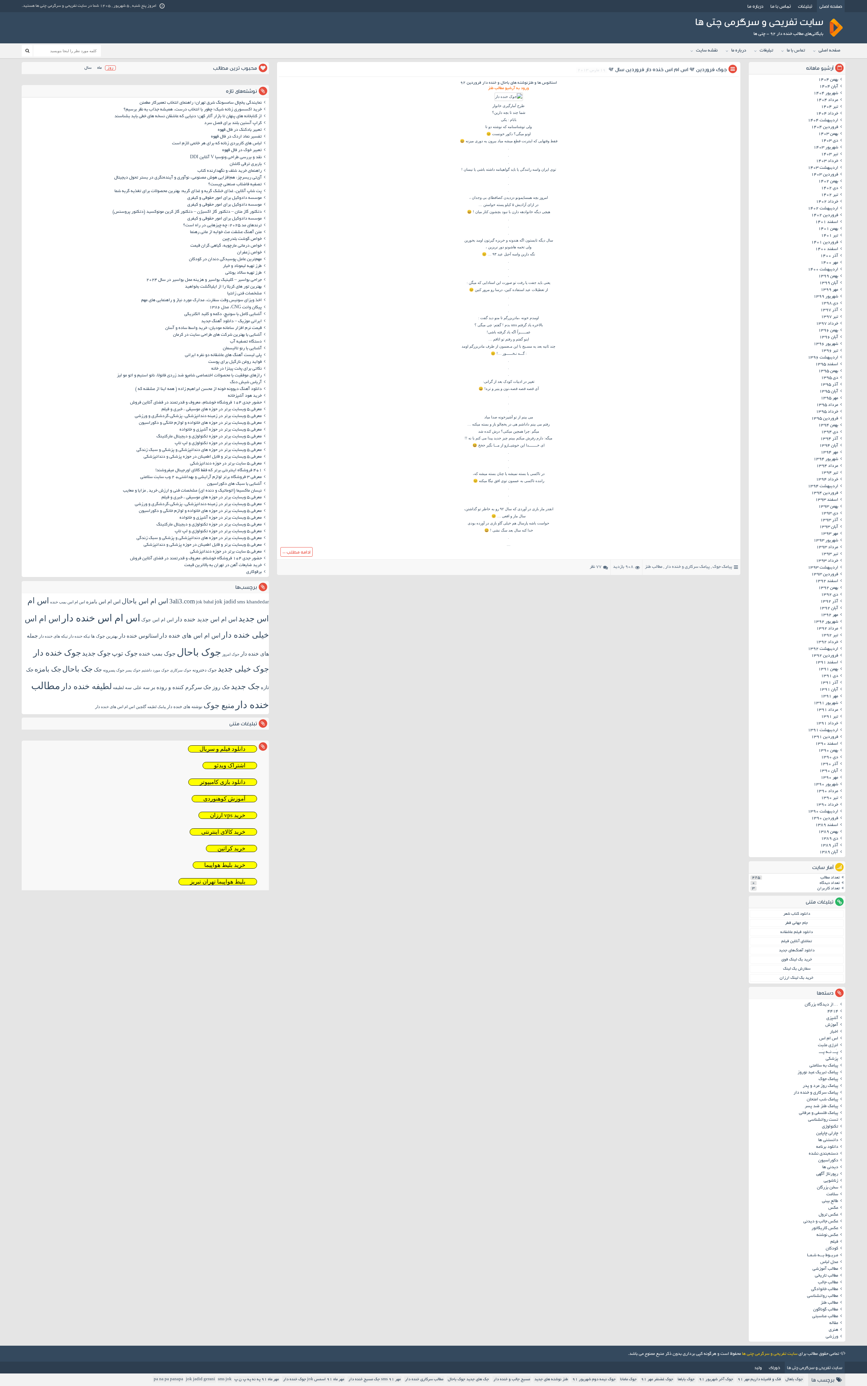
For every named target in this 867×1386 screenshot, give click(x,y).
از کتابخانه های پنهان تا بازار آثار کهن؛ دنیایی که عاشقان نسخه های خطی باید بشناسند (188, 116)
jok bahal (205, 601)
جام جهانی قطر (796, 923)
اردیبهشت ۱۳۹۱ (823, 730)
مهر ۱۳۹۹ (829, 290)
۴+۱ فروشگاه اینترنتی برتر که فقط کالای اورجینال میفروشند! (208, 470)
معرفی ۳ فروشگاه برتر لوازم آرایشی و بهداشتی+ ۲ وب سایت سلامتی (201, 477)
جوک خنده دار (57, 652)
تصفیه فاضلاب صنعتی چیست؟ (235, 184)
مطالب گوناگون (825, 1309)
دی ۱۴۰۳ (829, 141)
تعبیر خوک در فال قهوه (242, 150)
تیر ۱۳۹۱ (829, 717)
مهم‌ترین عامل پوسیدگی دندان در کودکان (225, 259)
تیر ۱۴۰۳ (829, 154)
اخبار (834, 1032)
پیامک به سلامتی (823, 1065)
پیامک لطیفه (156, 707)
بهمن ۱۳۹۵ (828, 371)
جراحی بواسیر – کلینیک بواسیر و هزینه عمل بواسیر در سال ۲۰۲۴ (204, 280)
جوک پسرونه (113, 670)
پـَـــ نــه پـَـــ (828, 1052)
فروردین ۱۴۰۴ (824, 127)
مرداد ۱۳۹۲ (827, 628)
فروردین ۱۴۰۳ (824, 174)
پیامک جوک (722, 567)
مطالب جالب (828, 1282)
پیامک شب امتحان (822, 1099)
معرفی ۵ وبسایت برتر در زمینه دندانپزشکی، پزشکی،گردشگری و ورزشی (198, 416)
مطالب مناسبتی (825, 1316)
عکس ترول (828, 1215)
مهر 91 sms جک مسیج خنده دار (374, 1379)
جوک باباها (686, 1379)
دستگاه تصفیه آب (246, 341)
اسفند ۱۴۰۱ (826, 222)
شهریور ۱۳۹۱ (825, 703)
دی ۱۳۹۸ (829, 303)
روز (110, 68)
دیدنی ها (830, 1167)
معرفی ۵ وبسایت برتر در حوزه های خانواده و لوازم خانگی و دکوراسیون (200, 423)
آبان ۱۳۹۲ (828, 608)
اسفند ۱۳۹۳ (826, 500)
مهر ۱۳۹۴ (829, 452)
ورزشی (832, 1337)
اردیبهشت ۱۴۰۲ (823, 208)
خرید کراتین (231, 848)
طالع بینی (830, 1201)
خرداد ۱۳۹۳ (827, 561)
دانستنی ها (828, 1140)
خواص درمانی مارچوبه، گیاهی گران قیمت (226, 246)
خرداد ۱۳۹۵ (827, 412)
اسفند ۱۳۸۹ (826, 825)
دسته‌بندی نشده (823, 1154)
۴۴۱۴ (832, 1011)
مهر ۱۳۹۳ (829, 534)
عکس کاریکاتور (824, 1228)
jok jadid (225, 601)
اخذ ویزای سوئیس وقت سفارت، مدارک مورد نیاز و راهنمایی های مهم (201, 300)
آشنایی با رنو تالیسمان (242, 348)
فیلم (834, 1242)
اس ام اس (828, 1038)
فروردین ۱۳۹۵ (824, 418)
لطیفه (118, 687)
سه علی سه (137, 687)
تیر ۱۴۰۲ (829, 195)
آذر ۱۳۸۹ (829, 845)
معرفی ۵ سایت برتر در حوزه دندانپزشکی (226, 463)
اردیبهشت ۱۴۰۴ (823, 120)
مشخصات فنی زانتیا (244, 293)
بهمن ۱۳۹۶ (828, 330)
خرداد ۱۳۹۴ (827, 479)
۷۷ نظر (595, 567)
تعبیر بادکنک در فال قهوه (240, 130)
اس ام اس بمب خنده (67, 602)
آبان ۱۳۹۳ (828, 527)
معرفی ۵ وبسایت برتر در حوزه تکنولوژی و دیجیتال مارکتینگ (209, 436)
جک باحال (77, 669)
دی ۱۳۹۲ (829, 595)
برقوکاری (254, 572)
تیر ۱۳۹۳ (829, 554)
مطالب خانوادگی (824, 1289)
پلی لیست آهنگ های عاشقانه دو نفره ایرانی (223, 355)
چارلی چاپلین (827, 1133)
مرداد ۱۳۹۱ (827, 710)
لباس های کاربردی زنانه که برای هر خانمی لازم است (217, 143)
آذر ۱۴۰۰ (829, 256)
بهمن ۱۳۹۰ (828, 750)
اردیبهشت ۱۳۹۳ (823, 567)
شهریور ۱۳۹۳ (825, 540)
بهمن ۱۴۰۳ (828, 134)
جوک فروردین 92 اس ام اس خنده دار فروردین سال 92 (668, 69)
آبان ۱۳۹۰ (828, 771)
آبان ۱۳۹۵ (828, 391)
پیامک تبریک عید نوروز (818, 1072)
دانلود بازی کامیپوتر (223, 782)
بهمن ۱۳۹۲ (828, 588)
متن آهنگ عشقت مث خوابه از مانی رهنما (226, 232)
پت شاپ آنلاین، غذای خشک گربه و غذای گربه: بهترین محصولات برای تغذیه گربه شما (188, 191)
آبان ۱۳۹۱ (828, 689)
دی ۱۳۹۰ (829, 757)
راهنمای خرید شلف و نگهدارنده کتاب (229, 171)
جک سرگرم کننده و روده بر (181, 687)
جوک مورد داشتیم (155, 670)
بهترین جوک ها (104, 636)
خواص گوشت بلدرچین (242, 239)
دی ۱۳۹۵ (829, 378)
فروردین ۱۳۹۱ (824, 737)
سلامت (832, 1194)
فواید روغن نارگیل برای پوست (235, 362)
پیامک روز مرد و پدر (820, 1086)
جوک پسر (133, 670)
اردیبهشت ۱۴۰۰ (823, 269)
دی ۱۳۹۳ (829, 513)
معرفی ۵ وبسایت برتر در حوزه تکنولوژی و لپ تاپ (218, 443)
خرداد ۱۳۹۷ (827, 324)
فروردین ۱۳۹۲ (824, 656)
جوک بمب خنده (157, 653)
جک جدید (245, 686)
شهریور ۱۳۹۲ (825, 622)
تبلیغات (805, 6)
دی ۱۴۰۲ (829, 188)
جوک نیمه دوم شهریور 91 (594, 1379)
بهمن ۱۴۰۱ (828, 229)
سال (87, 68)
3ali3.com (182, 601)
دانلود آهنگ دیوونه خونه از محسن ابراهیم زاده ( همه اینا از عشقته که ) (198, 389)
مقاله (833, 1323)
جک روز (221, 687)
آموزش (831, 1025)
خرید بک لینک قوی (796, 959)
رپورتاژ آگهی (827, 1174)
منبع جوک (219, 705)
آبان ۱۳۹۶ (828, 337)
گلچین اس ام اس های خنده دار (120, 706)
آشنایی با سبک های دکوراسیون (234, 484)
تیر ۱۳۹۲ (829, 635)
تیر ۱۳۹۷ (829, 317)
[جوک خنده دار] (508, 97)
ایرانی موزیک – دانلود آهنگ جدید (231, 321)
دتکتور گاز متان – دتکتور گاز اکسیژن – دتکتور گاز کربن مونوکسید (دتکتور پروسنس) (187, 212)
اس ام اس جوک (157, 619)
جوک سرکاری (180, 670)
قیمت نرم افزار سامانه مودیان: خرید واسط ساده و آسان (213, 328)
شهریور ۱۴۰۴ (825, 93)
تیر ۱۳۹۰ (829, 798)
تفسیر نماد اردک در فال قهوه (236, 137)
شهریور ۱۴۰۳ (825, 147)
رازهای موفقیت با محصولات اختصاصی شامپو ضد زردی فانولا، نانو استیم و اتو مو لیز (189, 375)
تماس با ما (780, 6)
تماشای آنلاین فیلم (796, 941)
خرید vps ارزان (228, 815)
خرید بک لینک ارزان (796, 978)
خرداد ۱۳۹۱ (827, 723)
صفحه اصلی (830, 6)
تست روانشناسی (823, 1120)
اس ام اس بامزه (103, 601)
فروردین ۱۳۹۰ (824, 818)
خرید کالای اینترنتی (223, 832)
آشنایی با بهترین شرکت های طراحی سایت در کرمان (217, 335)
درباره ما (755, 6)
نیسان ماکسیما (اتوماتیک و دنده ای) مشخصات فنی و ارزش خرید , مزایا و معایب (192, 491)
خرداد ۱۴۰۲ (827, 202)
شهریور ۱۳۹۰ (825, 784)
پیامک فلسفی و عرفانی (818, 1113)
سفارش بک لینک (796, 969)
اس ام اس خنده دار (101, 618)
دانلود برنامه (827, 1147)
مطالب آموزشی (825, 1269)
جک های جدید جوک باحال (468, 1379)
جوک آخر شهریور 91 (716, 1379)
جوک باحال (199, 652)
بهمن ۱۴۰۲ (828, 181)
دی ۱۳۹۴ (829, 432)
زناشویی (831, 1181)
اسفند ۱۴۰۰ (826, 249)
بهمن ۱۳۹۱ (828, 669)
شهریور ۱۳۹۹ (825, 296)
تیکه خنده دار (79, 636)
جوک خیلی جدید (243, 669)
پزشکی (832, 1059)
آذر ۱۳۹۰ (829, 764)
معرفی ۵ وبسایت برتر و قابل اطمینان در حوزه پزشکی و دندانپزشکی (203, 457)
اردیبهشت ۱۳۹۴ (823, 486)
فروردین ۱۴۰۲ (824, 215)
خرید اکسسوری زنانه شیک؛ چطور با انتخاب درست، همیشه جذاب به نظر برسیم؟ (193, 109)
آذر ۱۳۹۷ (829, 310)
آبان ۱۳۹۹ (828, 283)
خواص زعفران (249, 252)
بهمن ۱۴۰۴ (828, 80)
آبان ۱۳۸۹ (828, 852)
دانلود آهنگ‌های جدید (797, 950)
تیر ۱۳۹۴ (829, 473)
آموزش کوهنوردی (224, 798)
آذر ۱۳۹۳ (829, 520)
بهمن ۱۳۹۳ (828, 506)
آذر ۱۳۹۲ (829, 601)
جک (98, 670)
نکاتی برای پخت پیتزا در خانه (236, 369)
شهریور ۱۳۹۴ (825, 459)
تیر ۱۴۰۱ (829, 235)
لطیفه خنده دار (86, 686)
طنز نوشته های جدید (551, 1379)
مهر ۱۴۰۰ (829, 263)
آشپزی (832, 1018)
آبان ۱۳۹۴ (828, 445)
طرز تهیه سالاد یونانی (243, 273)
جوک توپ (125, 653)
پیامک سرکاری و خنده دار (687, 567)
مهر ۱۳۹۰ (829, 777)
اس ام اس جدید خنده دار (206, 619)
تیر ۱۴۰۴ (829, 107)
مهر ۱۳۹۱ (829, 696)
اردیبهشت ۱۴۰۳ (823, 168)
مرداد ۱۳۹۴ (827, 466)
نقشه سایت (707, 50)
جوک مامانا (628, 1379)
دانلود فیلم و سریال (222, 749)
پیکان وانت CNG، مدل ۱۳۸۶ (235, 307)
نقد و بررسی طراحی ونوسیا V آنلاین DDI (226, 157)
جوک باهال (794, 1379)
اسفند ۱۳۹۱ (826, 662)
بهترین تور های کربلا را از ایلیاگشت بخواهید (223, 287)
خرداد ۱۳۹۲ (827, 642)
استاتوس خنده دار (138, 636)
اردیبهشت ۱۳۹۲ (823, 649)
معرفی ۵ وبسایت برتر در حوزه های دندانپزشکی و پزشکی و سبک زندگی (199, 450)
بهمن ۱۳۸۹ (828, 832)
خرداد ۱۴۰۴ (827, 113)
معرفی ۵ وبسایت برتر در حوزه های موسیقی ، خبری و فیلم (212, 409)
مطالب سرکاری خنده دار (424, 1379)
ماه (99, 68)
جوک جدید (96, 653)
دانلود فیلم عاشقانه (796, 932)
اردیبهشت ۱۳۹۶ (823, 357)
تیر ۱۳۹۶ (829, 351)
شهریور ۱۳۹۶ (825, 344)
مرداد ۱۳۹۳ (827, 547)
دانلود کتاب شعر (796, 914)
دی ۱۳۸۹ (829, 838)
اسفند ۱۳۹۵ (826, 364)
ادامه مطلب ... (296, 552)
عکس (833, 1208)
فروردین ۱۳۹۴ (824, 493)
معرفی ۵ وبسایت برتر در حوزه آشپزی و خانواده (220, 430)
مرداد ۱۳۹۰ (827, 791)
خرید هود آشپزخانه (245, 396)
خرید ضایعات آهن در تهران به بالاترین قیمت (223, 565)
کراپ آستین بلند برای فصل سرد (233, 123)
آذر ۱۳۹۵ (829, 384)
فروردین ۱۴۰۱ (824, 242)
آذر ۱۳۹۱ (829, 683)
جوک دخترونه (204, 670)
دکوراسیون (828, 1160)
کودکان (832, 1248)
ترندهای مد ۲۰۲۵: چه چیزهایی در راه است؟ (222, 225)
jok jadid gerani (200, 1379)
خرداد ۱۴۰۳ (827, 161)
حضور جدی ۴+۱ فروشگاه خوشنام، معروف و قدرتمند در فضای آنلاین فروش (196, 402)
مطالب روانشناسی (822, 1296)
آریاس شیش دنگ (246, 382)
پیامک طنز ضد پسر (821, 1106)
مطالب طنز (653, 567)
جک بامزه (48, 669)
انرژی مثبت (828, 1045)
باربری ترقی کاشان (246, 164)
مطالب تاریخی (826, 1276)
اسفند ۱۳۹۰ (826, 744)
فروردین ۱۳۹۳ (824, 574)
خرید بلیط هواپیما (225, 865)
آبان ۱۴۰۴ (828, 86)
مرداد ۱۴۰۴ (827, 100)
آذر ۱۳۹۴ (829, 439)
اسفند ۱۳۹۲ (826, 581)
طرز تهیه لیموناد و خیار (242, 266)
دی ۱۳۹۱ (829, 676)
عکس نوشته (827, 1235)
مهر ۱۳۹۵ (829, 398)
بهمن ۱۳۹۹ (828, 276)
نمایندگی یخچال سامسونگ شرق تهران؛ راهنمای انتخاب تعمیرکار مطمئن (201, 103)
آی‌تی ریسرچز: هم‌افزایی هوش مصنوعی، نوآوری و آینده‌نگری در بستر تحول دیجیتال (188, 177)
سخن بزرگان (827, 1187)
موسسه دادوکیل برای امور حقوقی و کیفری (224, 198)
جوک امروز (230, 654)
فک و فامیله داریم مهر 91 (759, 1379)
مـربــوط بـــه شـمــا (822, 1255)
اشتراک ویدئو (230, 765)
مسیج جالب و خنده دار (511, 1379)
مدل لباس (829, 1262)
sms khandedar (253, 601)
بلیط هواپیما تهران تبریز (218, 881)
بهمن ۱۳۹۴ (828, 425)
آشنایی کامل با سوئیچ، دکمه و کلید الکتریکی (223, 314)
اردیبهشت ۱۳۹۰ (823, 811)
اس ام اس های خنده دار (190, 635)
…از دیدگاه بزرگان (821, 1004)
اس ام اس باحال (145, 601)
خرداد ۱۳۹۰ (827, 805)
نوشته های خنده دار (185, 706)
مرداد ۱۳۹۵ (827, 405)
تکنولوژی (830, 1126)
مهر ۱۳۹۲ (829, 615)
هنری (833, 1330)
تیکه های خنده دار (53, 636)
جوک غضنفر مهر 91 (657, 1379)
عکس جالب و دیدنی (820, 1221)
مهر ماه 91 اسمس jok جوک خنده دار (313, 1379)
